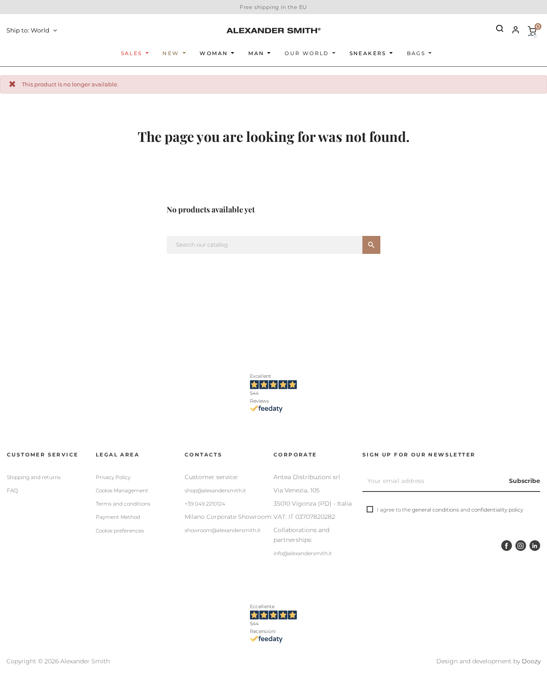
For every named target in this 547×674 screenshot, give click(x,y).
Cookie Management (122, 490)
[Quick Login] (512, 31)
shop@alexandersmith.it (215, 490)
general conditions (435, 509)
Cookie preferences (120, 530)
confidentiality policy (497, 509)
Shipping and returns (34, 477)
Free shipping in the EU (273, 7)
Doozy (531, 661)
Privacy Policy (113, 477)
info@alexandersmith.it (303, 553)
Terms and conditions (123, 503)
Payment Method (118, 517)
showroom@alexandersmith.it (223, 530)
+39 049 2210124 (205, 503)
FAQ (12, 490)
